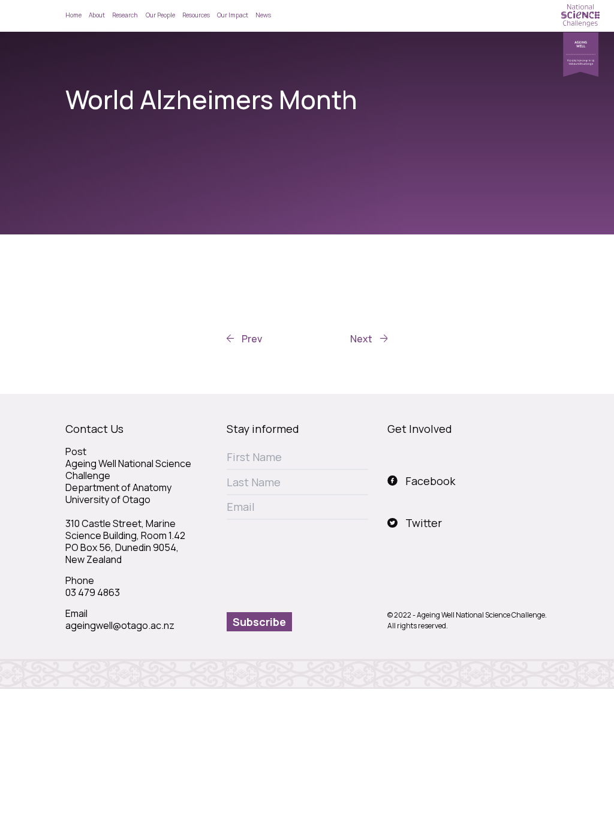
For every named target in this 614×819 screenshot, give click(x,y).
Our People (160, 15)
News (263, 15)
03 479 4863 (92, 592)
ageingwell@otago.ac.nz (119, 625)
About (97, 15)
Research (125, 15)
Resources (196, 15)
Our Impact (232, 15)
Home (73, 15)
